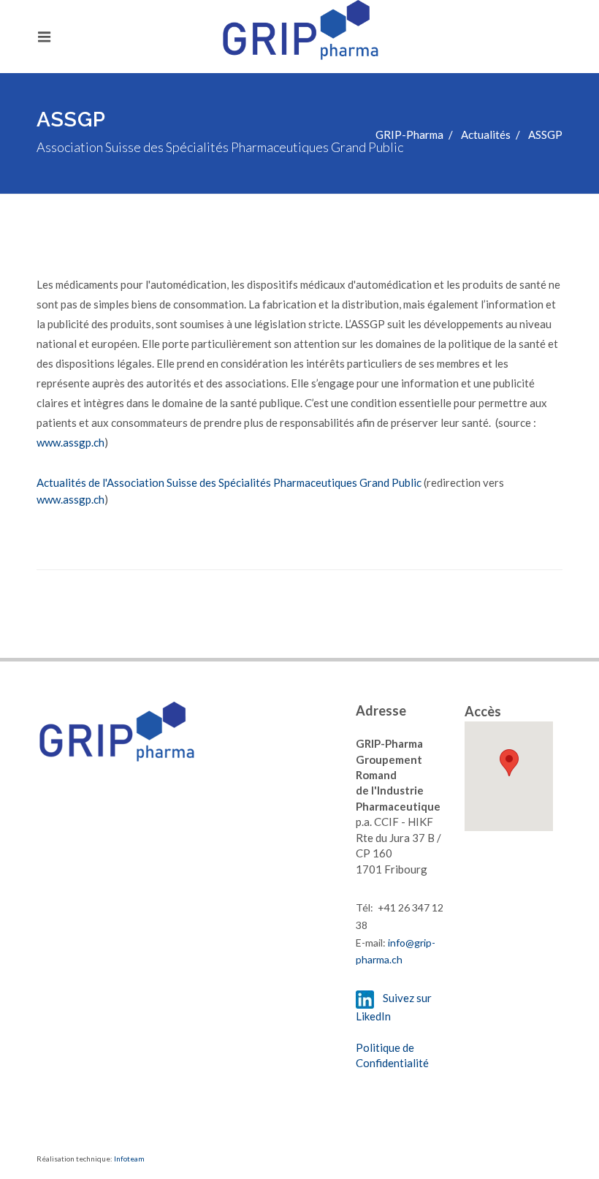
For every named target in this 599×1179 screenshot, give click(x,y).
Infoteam (129, 1158)
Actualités (486, 134)
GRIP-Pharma (409, 134)
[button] (509, 762)
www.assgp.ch (70, 442)
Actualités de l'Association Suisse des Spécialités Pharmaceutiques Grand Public (229, 482)
